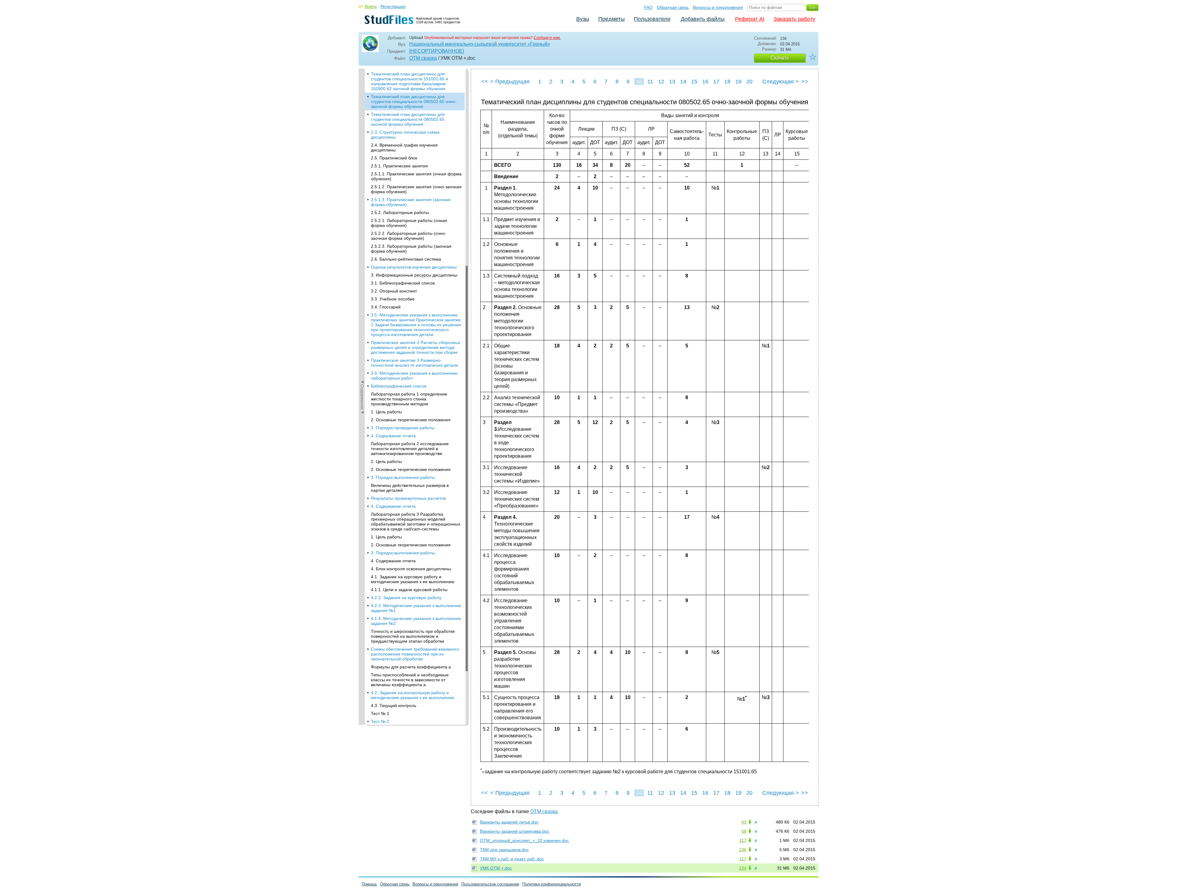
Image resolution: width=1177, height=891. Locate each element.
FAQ (648, 7)
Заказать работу (794, 19)
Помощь (369, 884)
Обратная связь (673, 7)
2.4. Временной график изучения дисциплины (404, 147)
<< (484, 81)
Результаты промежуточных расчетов (408, 498)
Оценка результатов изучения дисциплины (414, 267)
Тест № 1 (380, 713)
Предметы (611, 19)
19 (738, 81)
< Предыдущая (510, 81)
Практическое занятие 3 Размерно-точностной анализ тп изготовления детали (414, 363)
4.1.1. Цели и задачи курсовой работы (409, 589)
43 (743, 822)
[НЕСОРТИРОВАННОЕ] (436, 51)
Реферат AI (749, 19)
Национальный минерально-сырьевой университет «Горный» (479, 44)
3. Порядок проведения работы (402, 427)
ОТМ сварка (423, 58)
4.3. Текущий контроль (393, 705)
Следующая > (780, 81)
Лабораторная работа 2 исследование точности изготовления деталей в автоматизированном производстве (410, 448)
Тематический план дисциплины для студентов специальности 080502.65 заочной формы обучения (408, 119)
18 (727, 81)
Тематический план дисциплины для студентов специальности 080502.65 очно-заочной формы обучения (414, 101)
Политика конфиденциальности (551, 884)
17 (716, 81)
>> (804, 81)
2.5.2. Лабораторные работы (400, 212)
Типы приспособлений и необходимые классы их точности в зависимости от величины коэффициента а (410, 679)
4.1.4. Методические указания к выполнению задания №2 (416, 621)
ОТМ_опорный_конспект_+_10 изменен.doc (524, 840)
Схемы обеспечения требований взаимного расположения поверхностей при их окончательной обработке (415, 654)
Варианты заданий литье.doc (509, 822)
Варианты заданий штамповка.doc (514, 831)
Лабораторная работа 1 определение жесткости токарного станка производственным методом (409, 399)
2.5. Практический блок (394, 157)
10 (639, 81)
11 (650, 81)
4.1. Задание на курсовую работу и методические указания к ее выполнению (413, 579)
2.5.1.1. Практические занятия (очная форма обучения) (416, 176)
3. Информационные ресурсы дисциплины (414, 275)
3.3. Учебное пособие (393, 298)
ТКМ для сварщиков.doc (504, 849)
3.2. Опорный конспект (394, 291)
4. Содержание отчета (393, 435)
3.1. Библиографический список (403, 283)
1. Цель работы (386, 411)
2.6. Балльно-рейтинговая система (406, 259)
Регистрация (393, 6)
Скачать (780, 57)
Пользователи (652, 19)
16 (705, 81)
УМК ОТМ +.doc (496, 868)
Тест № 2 (380, 721)
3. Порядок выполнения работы (403, 477)
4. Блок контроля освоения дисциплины (411, 568)
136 (742, 849)
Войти (371, 6)
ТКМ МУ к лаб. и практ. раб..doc (512, 858)
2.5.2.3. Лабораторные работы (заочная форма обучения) (411, 249)
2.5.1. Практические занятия (399, 165)
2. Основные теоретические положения (411, 419)
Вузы (582, 19)
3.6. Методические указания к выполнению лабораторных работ (414, 375)
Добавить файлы (703, 19)
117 (742, 840)
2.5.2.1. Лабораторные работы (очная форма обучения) (409, 223)
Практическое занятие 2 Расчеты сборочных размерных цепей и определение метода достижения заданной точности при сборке (415, 347)
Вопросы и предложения (718, 7)
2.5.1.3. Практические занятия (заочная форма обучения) (411, 202)
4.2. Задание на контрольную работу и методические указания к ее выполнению (413, 695)
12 (661, 81)
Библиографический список (398, 386)
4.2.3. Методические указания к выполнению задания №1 (416, 608)
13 (672, 81)
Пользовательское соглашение (490, 884)
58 (743, 831)
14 (683, 81)
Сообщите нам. (547, 38)
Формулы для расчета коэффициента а (411, 666)
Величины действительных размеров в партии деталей (410, 488)
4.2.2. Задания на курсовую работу (406, 597)
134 (742, 868)
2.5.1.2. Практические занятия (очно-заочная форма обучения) (416, 189)
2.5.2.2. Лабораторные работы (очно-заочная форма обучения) (408, 236)
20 (749, 81)
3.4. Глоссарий (386, 306)
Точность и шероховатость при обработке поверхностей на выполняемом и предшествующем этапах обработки (413, 636)
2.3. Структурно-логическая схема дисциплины (405, 135)
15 (694, 81)
